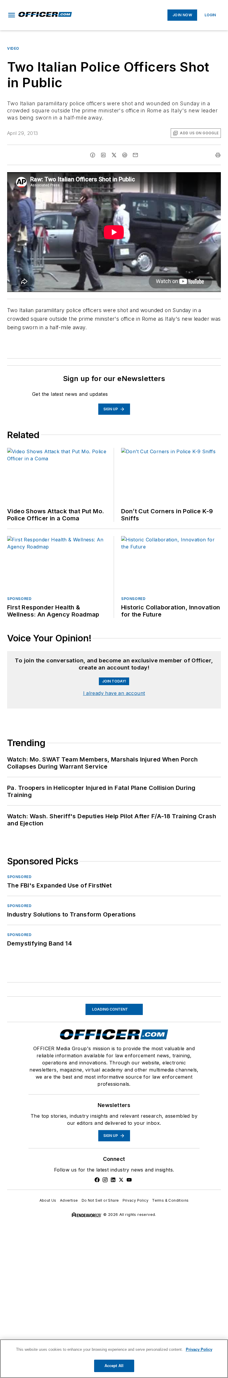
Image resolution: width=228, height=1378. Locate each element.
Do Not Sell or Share (100, 1200)
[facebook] (93, 155)
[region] (114, 1358)
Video (13, 48)
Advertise (69, 1200)
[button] (11, 15)
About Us (47, 1200)
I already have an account (114, 693)
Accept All (114, 1366)
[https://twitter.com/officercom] (121, 1180)
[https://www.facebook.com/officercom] (97, 1180)
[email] (135, 155)
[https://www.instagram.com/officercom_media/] (105, 1180)
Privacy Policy (136, 1200)
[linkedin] (103, 155)
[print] (218, 155)
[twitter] (114, 155)
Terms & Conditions (170, 1200)
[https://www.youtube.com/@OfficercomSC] (129, 1180)
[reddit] (125, 155)
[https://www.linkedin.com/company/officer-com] (113, 1180)
